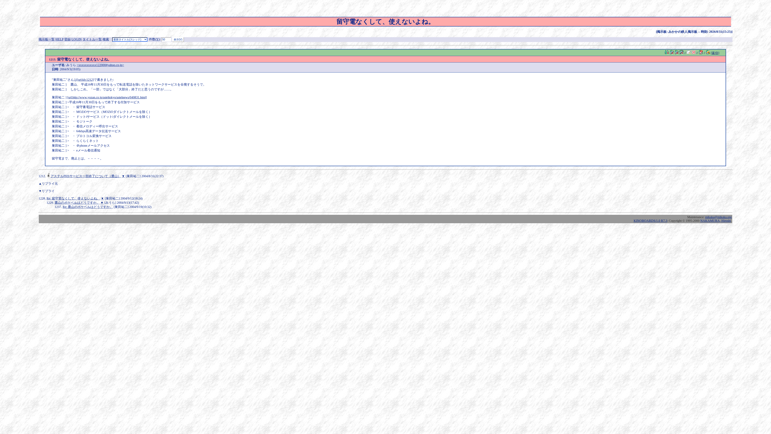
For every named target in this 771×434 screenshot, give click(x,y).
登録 (67, 39)
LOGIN (76, 39)
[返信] (715, 53)
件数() (154, 39)
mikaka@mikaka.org (718, 217)
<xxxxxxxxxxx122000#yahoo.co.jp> (100, 65)
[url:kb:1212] (85, 79)
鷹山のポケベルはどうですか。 (77, 202)
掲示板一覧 (47, 39)
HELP (59, 39)
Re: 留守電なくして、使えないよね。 (73, 198)
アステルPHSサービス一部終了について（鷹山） (86, 176)
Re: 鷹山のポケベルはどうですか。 (88, 207)
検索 (106, 39)
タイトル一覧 (92, 39)
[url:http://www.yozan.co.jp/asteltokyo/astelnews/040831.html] (107, 97)
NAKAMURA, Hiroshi (715, 220)
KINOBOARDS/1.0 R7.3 (650, 220)
